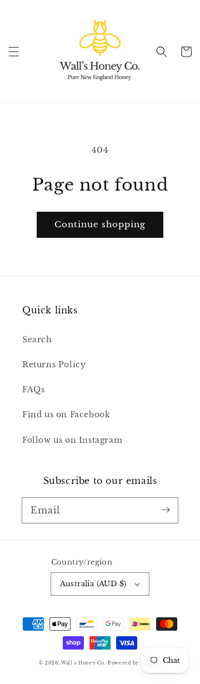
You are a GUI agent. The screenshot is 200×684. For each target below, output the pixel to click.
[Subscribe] (165, 510)
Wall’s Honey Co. (83, 663)
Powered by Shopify (134, 663)
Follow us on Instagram (72, 440)
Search (37, 339)
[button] (14, 51)
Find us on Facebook (66, 415)
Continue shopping (100, 224)
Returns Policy (54, 365)
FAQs (33, 390)
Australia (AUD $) (93, 583)
